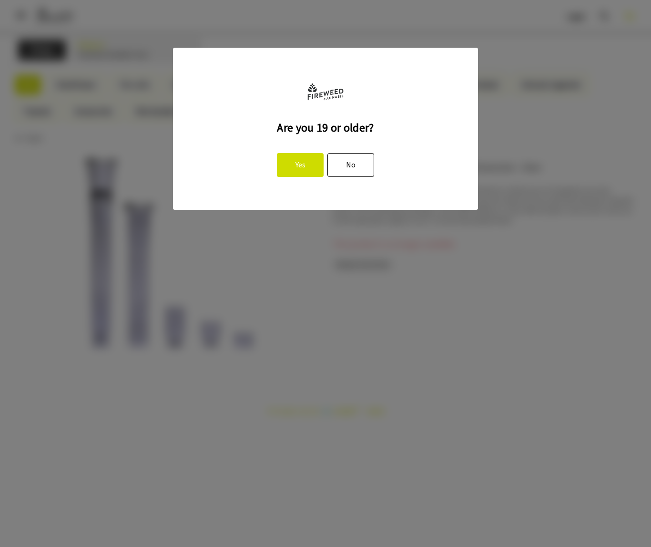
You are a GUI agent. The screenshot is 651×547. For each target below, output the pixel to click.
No (351, 165)
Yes (300, 165)
